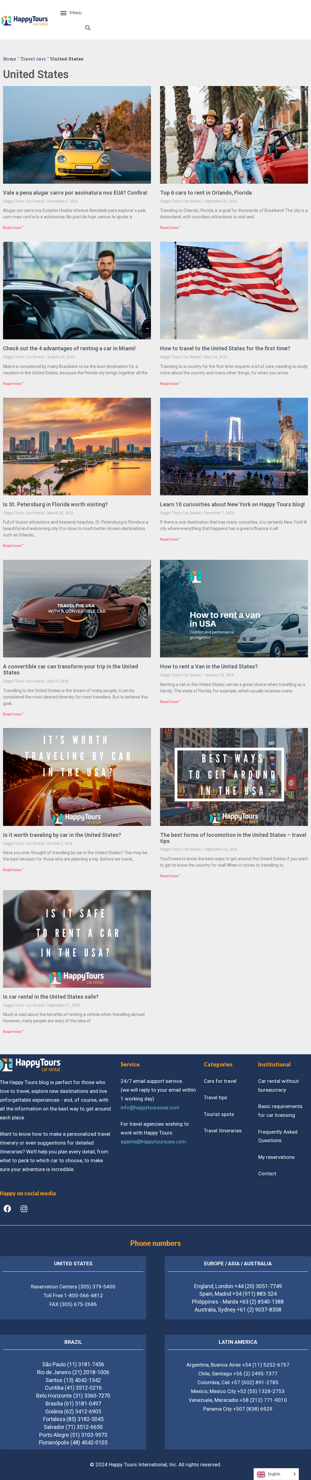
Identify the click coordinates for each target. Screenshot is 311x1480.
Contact (267, 1173)
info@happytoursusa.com (150, 1107)
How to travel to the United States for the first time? (225, 348)
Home (9, 59)
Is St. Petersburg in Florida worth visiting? (55, 504)
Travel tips (215, 1097)
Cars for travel (220, 1081)
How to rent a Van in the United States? (209, 666)
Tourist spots (219, 1114)
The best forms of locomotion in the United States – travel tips (233, 838)
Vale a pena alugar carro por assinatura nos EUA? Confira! (75, 192)
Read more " (13, 228)
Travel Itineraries (223, 1131)
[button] (71, 13)
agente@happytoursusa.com (153, 1142)
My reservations (276, 1157)
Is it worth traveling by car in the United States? (62, 835)
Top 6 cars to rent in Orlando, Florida (206, 192)
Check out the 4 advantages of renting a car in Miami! (69, 348)
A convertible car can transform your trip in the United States (70, 669)
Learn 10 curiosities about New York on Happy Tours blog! (232, 504)
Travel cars (33, 59)
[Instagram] (24, 1208)
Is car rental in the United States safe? (51, 996)
